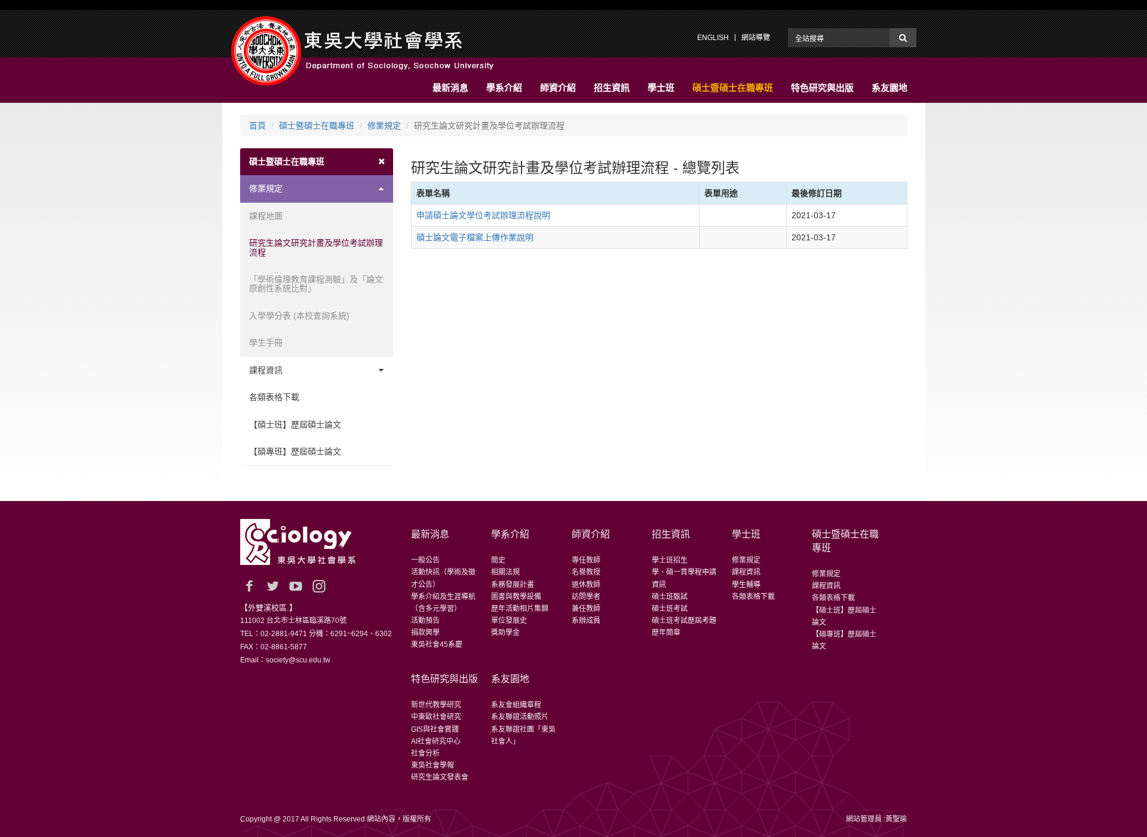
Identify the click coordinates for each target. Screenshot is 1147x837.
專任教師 (586, 560)
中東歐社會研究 (436, 717)
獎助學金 (505, 632)
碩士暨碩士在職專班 (316, 125)
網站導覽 (755, 37)
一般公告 (425, 560)
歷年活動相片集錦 (519, 608)
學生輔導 (746, 585)
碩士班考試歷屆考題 (684, 620)
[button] (450, 88)
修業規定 (384, 125)
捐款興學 (425, 632)
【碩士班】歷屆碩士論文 (295, 424)
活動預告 (425, 620)
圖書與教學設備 (516, 596)
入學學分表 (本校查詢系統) (299, 315)
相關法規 (505, 572)
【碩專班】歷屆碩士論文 (295, 451)
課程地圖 (266, 216)
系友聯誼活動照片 (519, 717)
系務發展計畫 (512, 585)
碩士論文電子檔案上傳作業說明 (474, 237)
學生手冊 (266, 342)
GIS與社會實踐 (435, 729)
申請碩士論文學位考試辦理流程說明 (483, 215)
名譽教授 (586, 572)
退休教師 (586, 585)
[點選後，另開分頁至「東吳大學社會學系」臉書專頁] (249, 586)
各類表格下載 (274, 397)
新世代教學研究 (436, 705)
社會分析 (425, 753)
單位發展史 (509, 620)
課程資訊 (266, 370)
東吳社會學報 (432, 765)
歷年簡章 (666, 632)
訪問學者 (586, 596)
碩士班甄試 (670, 596)
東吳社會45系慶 (436, 644)
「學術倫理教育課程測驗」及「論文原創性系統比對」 (316, 283)
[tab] (317, 161)
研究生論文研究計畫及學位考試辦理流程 (316, 247)
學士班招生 (670, 560)
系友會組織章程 (516, 705)
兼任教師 (586, 608)
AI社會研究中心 (436, 741)
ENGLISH (713, 37)
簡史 (498, 560)
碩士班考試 (670, 608)
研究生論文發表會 (439, 777)
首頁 (257, 125)
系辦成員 (586, 620)
